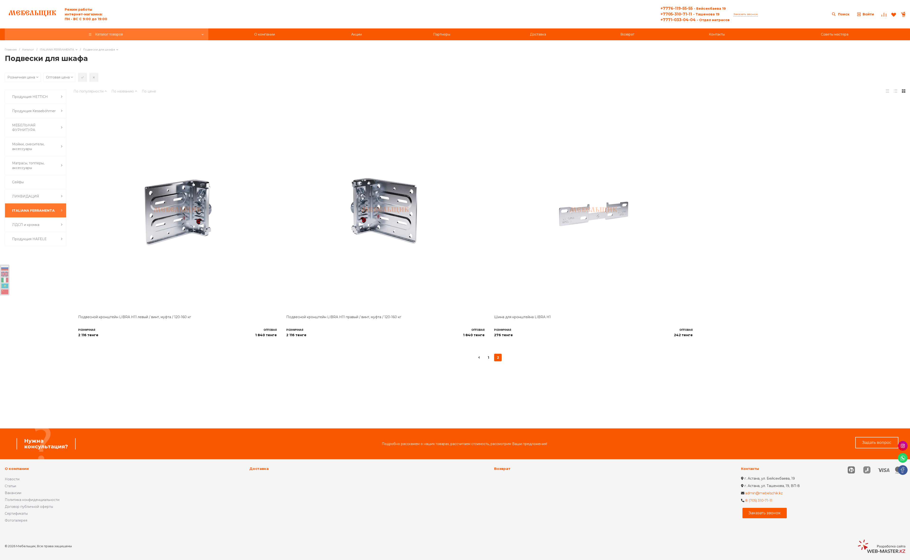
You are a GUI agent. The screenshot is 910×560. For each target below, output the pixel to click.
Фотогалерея (16, 520)
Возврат (502, 468)
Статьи (10, 486)
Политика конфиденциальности (32, 500)
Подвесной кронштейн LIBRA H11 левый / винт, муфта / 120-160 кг (134, 317)
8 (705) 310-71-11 (758, 500)
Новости (12, 479)
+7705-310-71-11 (689, 14)
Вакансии (13, 493)
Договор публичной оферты (29, 507)
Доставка (259, 468)
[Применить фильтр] (82, 77)
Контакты (750, 469)
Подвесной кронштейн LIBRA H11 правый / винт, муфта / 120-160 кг (343, 317)
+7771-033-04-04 (695, 20)
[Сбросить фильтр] (93, 77)
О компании (17, 468)
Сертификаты (16, 513)
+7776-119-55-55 (693, 8)
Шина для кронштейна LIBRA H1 (522, 317)
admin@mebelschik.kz (764, 493)
